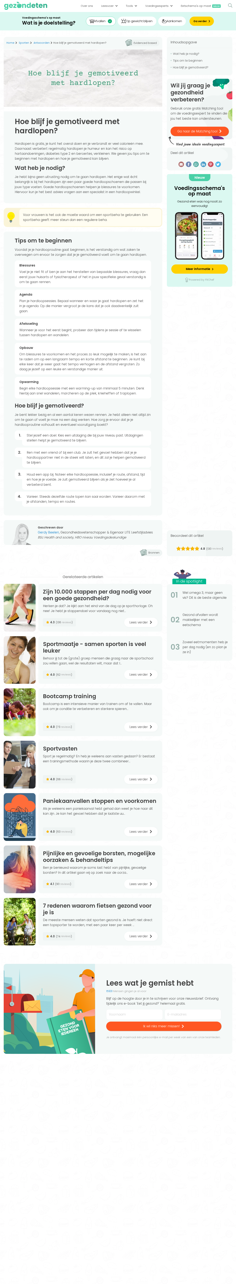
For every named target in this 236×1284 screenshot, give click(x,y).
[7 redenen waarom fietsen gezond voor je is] (20, 922)
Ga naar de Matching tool (197, 131)
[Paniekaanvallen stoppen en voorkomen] (20, 817)
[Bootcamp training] (20, 712)
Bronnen (153, 553)
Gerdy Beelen (48, 532)
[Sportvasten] (20, 765)
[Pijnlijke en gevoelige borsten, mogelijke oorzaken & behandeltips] (20, 869)
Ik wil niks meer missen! (161, 1026)
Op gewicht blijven (139, 21)
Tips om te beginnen (187, 60)
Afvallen (99, 21)
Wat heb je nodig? (186, 54)
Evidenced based (145, 43)
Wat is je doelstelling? (48, 22)
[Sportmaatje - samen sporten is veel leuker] (20, 660)
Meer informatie (198, 269)
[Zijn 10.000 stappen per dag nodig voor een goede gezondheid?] (20, 608)
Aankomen (174, 21)
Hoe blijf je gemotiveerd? (190, 67)
